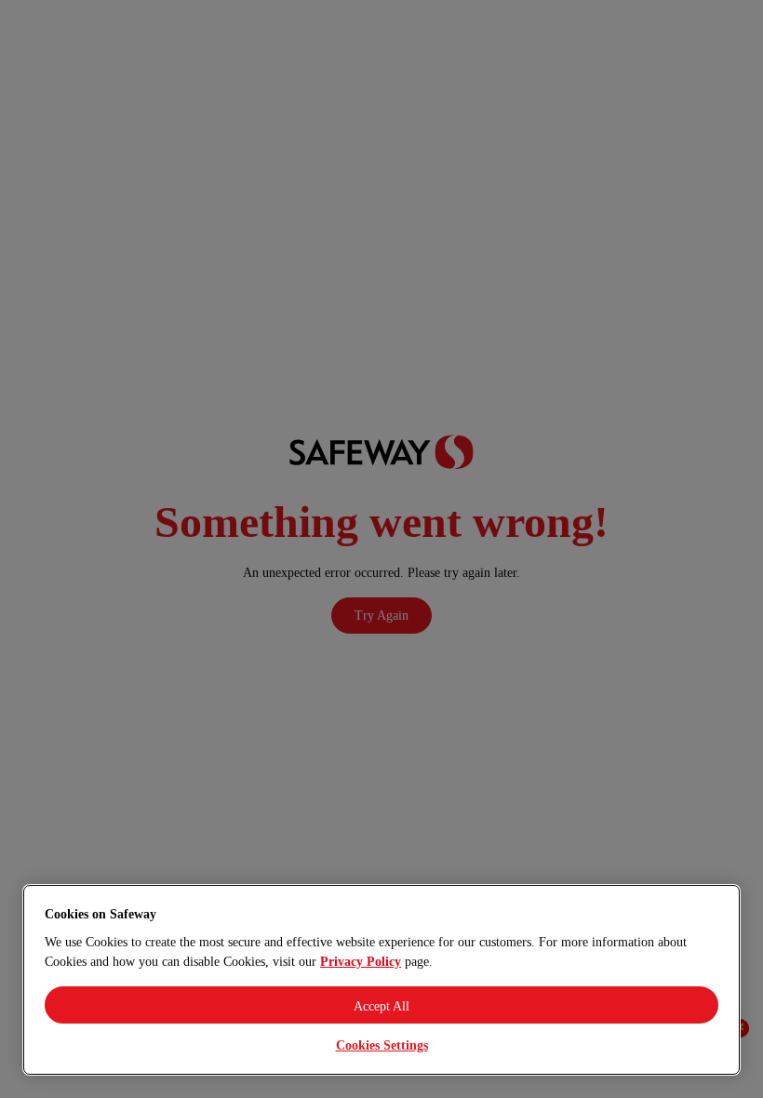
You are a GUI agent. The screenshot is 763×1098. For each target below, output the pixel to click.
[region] (381, 980)
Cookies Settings (382, 1045)
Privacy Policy (360, 962)
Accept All (381, 1006)
